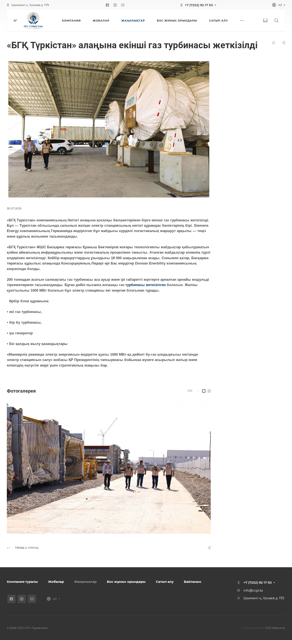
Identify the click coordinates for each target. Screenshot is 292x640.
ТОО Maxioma (275, 628)
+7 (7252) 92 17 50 (199, 5)
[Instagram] (115, 5)
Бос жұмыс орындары (126, 582)
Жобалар (56, 582)
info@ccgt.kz (253, 590)
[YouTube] (123, 5)
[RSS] (273, 42)
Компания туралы (22, 582)
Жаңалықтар (85, 582)
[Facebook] (107, 5)
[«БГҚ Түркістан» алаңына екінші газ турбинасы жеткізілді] (108, 129)
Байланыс (192, 582)
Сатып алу (165, 582)
